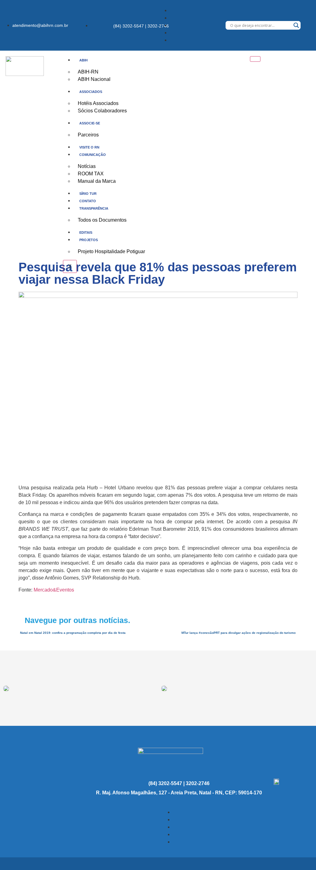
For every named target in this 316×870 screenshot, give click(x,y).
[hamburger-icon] (255, 59)
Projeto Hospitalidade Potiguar (111, 251)
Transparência (93, 208)
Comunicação (92, 155)
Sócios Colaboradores (102, 110)
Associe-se (89, 123)
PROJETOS (88, 240)
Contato (87, 201)
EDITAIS (85, 232)
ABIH (83, 60)
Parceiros (88, 134)
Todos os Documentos (102, 220)
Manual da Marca (97, 181)
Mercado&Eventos (54, 589)
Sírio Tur (88, 193)
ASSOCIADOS (90, 92)
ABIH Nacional (94, 79)
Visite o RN (89, 147)
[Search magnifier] (296, 25)
